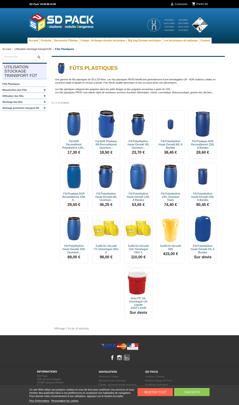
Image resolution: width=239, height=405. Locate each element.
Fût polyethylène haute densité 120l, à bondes (138, 197)
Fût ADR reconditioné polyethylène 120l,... (74, 144)
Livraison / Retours (155, 376)
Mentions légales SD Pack (158, 380)
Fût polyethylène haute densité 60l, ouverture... (106, 197)
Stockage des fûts (12, 102)
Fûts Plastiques (11, 84)
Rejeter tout (155, 392)
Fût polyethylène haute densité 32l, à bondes (203, 249)
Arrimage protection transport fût (20, 108)
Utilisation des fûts (13, 96)
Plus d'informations (39, 400)
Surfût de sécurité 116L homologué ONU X (138, 249)
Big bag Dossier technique (144, 40)
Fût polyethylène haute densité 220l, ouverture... (73, 249)
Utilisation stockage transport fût (20, 71)
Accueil (33, 40)
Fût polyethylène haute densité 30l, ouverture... (138, 144)
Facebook (112, 357)
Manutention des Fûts (14, 90)
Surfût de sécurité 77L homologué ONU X (106, 249)
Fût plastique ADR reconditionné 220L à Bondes (202, 144)
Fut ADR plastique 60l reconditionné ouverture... (106, 144)
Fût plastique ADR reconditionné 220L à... (74, 197)
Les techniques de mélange (181, 40)
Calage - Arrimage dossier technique (102, 40)
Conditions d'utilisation (156, 384)
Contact (205, 40)
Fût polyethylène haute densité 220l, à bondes (202, 197)
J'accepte (192, 392)
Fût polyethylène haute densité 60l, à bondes (170, 144)
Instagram (119, 357)
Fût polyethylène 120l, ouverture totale (170, 197)
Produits (46, 40)
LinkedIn (126, 357)
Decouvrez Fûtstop (66, 40)
